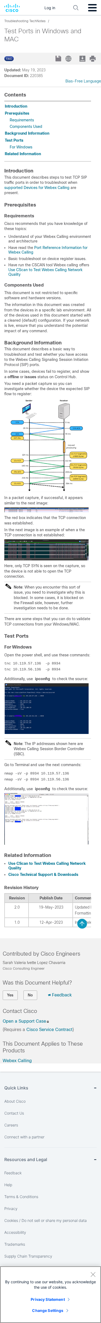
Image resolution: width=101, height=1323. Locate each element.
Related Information (23, 154)
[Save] (58, 59)
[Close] (93, 1274)
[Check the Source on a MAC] (46, 843)
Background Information (27, 133)
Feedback (62, 995)
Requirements (22, 120)
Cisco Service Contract (49, 1029)
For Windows (21, 147)
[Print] (93, 58)
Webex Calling (17, 1060)
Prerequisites (17, 113)
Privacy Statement (48, 1299)
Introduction (16, 106)
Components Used (26, 126)
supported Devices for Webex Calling (36, 187)
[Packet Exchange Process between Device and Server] (46, 491)
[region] (50, 1294)
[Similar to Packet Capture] (46, 511)
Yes (10, 995)
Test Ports (14, 140)
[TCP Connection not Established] (46, 559)
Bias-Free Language (83, 81)
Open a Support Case (24, 1021)
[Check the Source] (46, 732)
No (30, 995)
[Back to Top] (82, 924)
